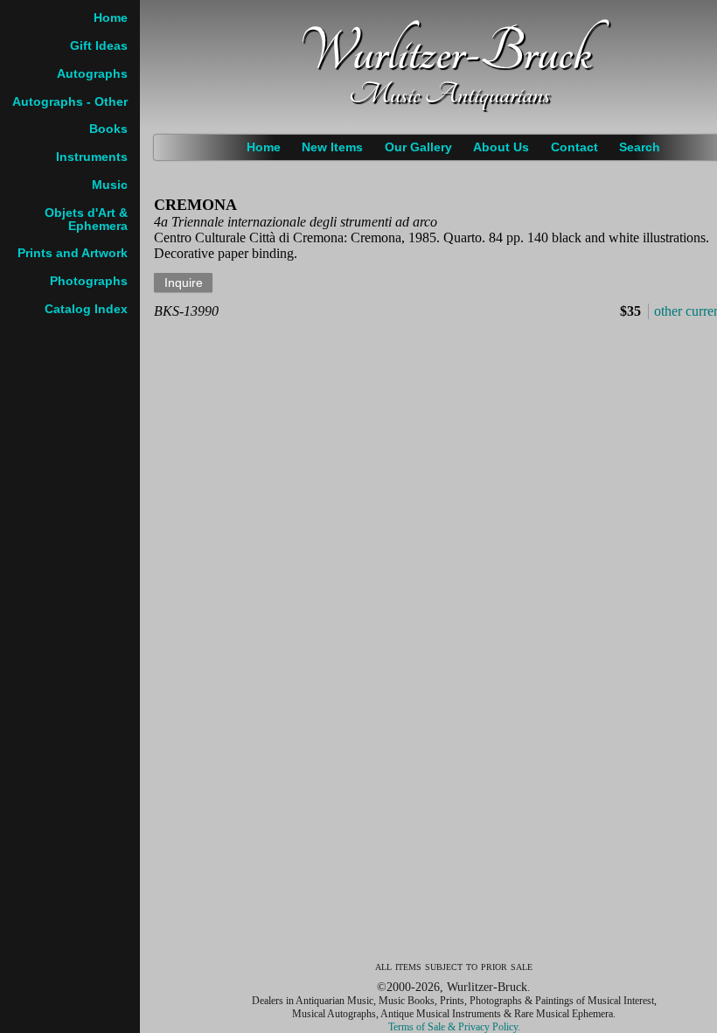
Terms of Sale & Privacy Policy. (454, 1027)
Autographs (92, 73)
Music (110, 185)
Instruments (92, 157)
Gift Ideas (99, 45)
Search (639, 147)
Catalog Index (86, 309)
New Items (332, 147)
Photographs (89, 281)
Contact (574, 147)
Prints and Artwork (72, 253)
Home (264, 147)
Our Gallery (418, 147)
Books (108, 129)
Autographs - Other (70, 101)
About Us (501, 147)
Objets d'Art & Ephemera (86, 219)
